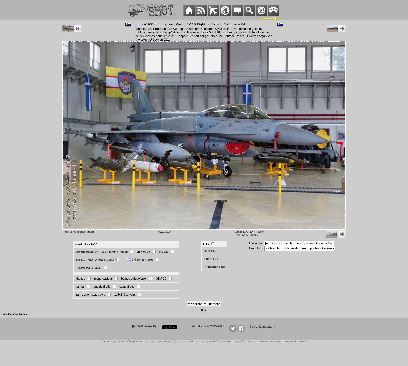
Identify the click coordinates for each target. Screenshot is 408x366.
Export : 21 (211, 258)
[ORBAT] (213, 15)
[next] (336, 31)
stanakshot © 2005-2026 (207, 326)
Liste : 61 (210, 250)
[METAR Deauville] (144, 326)
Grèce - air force (142, 259)
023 (166, 251)
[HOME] (189, 15)
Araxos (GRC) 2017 (89, 267)
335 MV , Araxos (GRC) (95, 259)
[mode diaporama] (71, 31)
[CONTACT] (261, 15)
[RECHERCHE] (249, 15)
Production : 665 (214, 266)
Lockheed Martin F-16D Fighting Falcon (102, 251)
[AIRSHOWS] (225, 15)
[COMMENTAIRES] (237, 15)
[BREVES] (201, 15)
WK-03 (145, 251)
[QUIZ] (273, 15)
